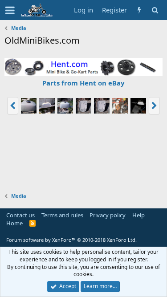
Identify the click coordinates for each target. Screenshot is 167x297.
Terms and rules (62, 215)
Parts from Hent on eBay (83, 82)
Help (138, 215)
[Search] (155, 10)
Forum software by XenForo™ (71, 239)
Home (14, 223)
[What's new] (139, 10)
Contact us (20, 215)
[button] (10, 10)
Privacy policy (108, 215)
